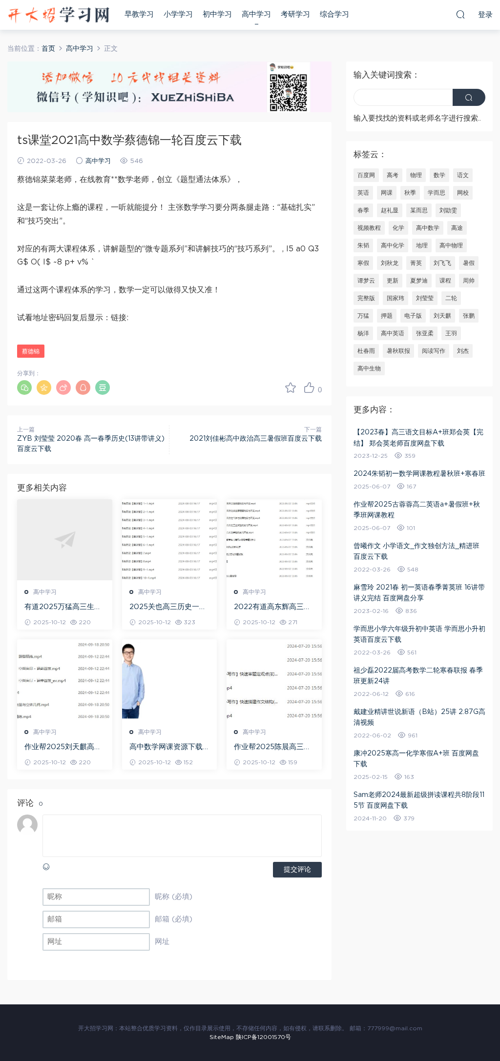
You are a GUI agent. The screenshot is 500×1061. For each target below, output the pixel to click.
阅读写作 (433, 351)
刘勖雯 (448, 210)
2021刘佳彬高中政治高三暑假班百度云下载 (255, 438)
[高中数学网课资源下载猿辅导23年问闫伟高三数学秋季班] (169, 679)
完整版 (366, 298)
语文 (463, 175)
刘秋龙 (389, 263)
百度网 (366, 175)
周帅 (469, 281)
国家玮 (395, 298)
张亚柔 (425, 333)
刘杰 (463, 351)
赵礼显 (389, 210)
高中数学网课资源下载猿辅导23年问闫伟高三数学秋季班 (166, 747)
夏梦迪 (419, 281)
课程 (445, 281)
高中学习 (256, 14)
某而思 (419, 210)
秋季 (410, 193)
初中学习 (217, 14)
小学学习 (178, 14)
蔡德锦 (31, 351)
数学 (439, 175)
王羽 (451, 333)
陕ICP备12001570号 (263, 1037)
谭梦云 (366, 281)
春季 (363, 210)
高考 (392, 175)
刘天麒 (442, 316)
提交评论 (297, 869)
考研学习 (295, 14)
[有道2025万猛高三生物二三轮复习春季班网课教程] (64, 539)
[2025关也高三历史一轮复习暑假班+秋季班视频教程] (169, 539)
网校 (463, 193)
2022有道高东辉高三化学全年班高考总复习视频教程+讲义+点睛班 (272, 607)
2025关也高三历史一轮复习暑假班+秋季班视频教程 (168, 607)
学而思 (436, 193)
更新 (392, 281)
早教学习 (139, 14)
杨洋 (363, 333)
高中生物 (369, 368)
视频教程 (369, 228)
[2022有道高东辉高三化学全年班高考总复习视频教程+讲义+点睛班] (274, 539)
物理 (416, 175)
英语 (363, 193)
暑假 (469, 263)
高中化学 (392, 245)
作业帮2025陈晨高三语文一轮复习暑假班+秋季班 (273, 747)
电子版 (413, 316)
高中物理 (451, 245)
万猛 (363, 316)
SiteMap (221, 1037)
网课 (387, 193)
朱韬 (363, 245)
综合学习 (334, 14)
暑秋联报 (398, 351)
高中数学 (427, 228)
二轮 (451, 298)
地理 (422, 245)
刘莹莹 (425, 298)
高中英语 (392, 333)
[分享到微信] (24, 387)
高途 (457, 228)
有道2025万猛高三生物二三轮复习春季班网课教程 (63, 607)
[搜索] (460, 14)
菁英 (416, 263)
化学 (398, 228)
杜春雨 (366, 351)
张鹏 (469, 316)
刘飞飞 (442, 263)
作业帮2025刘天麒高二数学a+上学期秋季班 (63, 747)
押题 (387, 316)
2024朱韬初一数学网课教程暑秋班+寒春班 (419, 473)
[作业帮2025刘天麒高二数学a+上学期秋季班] (64, 679)
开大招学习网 (58, 14)
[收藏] (290, 387)
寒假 (363, 263)
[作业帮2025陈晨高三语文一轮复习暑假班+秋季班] (274, 679)
